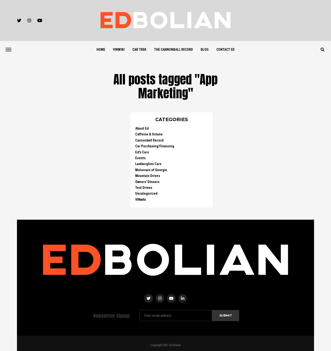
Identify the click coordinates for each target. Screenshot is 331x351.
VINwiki (119, 49)
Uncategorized (146, 194)
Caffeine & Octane (149, 134)
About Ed (142, 128)
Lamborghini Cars (148, 164)
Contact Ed (225, 49)
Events (140, 158)
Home (100, 49)
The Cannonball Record (173, 49)
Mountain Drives (147, 176)
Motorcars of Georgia (151, 170)
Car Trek (139, 49)
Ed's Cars (142, 152)
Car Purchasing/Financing (154, 146)
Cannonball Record (149, 140)
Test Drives (143, 188)
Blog (205, 49)
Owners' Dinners (147, 182)
